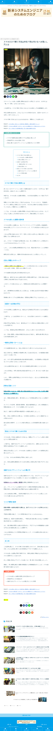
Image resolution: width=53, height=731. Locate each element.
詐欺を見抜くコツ (22, 166)
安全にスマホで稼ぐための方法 (24, 168)
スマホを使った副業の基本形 (25, 157)
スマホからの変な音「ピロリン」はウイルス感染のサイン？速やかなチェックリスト (27, 126)
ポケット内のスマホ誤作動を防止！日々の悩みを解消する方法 (22, 128)
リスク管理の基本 (22, 173)
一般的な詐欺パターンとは (24, 164)
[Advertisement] (26, 27)
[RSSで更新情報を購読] (32, 612)
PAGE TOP (27, 715)
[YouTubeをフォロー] (23, 612)
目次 (24, 152)
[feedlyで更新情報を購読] (29, 612)
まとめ (18, 175)
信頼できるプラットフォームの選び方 (27, 171)
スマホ (6, 599)
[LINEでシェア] (13, 96)
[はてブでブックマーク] (10, 96)
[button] (16, 96)
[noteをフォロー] (26, 612)
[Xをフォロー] (21, 612)
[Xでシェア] (5, 96)
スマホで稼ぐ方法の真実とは (24, 155)
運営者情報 (39, 726)
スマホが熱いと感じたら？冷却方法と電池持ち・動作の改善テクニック (24, 124)
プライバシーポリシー (13, 726)
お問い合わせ (44, 724)
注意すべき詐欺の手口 (22, 162)
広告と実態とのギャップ (24, 159)
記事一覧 (9, 724)
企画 (26, 724)
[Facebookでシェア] (7, 96)
